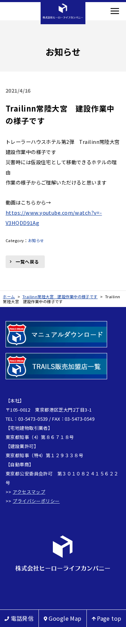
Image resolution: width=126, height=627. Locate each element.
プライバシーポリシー (36, 501)
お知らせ (36, 240)
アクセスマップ (29, 491)
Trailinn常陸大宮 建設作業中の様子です (60, 114)
